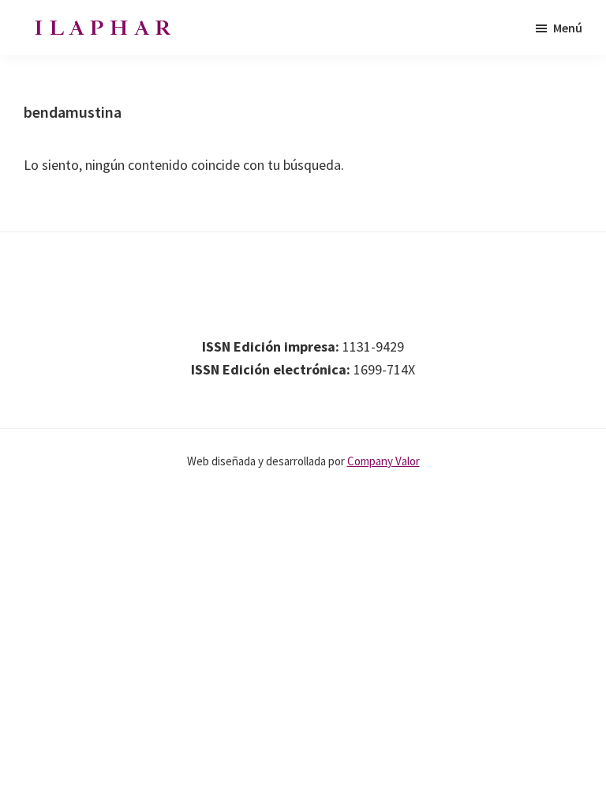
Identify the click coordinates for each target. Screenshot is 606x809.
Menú (567, 28)
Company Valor (383, 460)
